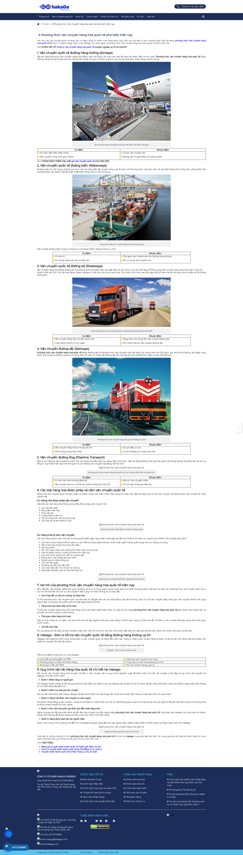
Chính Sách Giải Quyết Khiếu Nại (98, 801)
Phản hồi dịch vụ (109, 16)
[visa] (82, 822)
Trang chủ (44, 16)
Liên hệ (150, 16)
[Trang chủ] (54, 10)
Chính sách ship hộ (134, 784)
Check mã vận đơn (193, 6)
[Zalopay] (109, 822)
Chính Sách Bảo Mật (92, 784)
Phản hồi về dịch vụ (135, 801)
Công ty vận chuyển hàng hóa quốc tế (75, 47)
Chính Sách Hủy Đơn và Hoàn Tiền (99, 788)
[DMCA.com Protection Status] (99, 828)
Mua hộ (79, 16)
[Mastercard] (90, 822)
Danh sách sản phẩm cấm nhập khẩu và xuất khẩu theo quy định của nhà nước (186, 782)
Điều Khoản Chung (91, 779)
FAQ (170, 774)
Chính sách (92, 16)
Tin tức (140, 16)
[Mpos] (102, 822)
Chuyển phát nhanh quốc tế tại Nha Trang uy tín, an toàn (69, 751)
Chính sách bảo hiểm (136, 788)
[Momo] (116, 822)
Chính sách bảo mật (108, 852)
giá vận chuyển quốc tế (82, 161)
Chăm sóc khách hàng (138, 774)
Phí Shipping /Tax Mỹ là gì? (182, 790)
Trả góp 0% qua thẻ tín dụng (96, 792)
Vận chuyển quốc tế (62, 16)
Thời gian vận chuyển (136, 792)
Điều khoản (86, 852)
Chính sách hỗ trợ (91, 774)
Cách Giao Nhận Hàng (93, 797)
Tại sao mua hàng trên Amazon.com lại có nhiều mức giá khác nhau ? (186, 803)
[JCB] (98, 822)
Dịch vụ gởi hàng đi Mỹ (92, 830)
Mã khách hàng (133, 797)
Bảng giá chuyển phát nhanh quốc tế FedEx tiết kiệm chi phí (71, 746)
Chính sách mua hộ (135, 779)
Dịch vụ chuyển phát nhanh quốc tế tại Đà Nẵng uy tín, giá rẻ (71, 749)
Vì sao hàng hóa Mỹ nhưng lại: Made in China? (186, 795)
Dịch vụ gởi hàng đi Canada (105, 833)
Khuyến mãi (127, 16)
